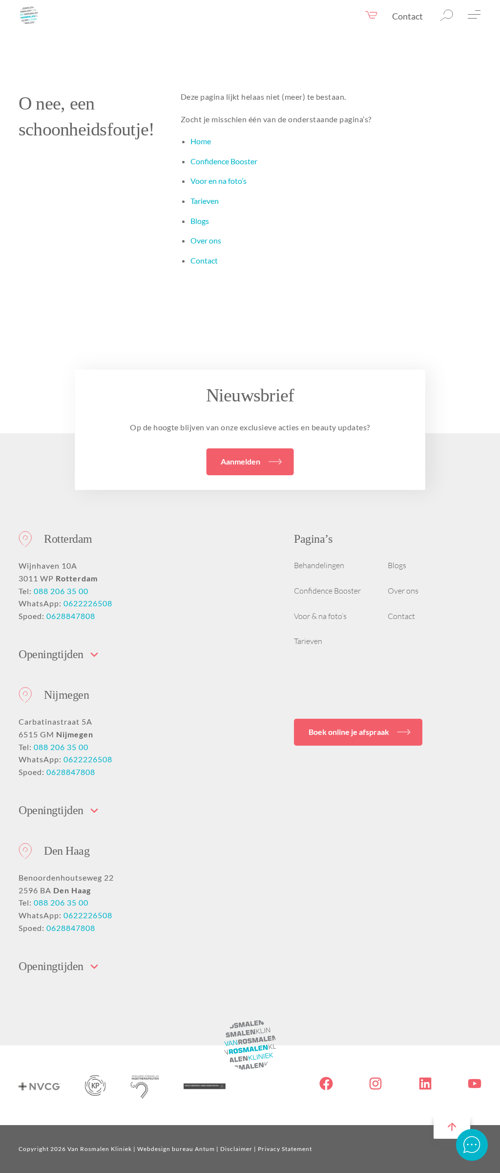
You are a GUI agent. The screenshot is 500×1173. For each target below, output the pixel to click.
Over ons (205, 240)
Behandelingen (319, 565)
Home (200, 141)
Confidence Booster (223, 161)
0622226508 (87, 603)
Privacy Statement (285, 1148)
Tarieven (204, 200)
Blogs (199, 220)
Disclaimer (236, 1148)
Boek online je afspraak (349, 731)
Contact (407, 16)
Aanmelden (240, 461)
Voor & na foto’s (320, 616)
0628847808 (70, 615)
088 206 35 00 (61, 591)
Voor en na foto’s (218, 180)
